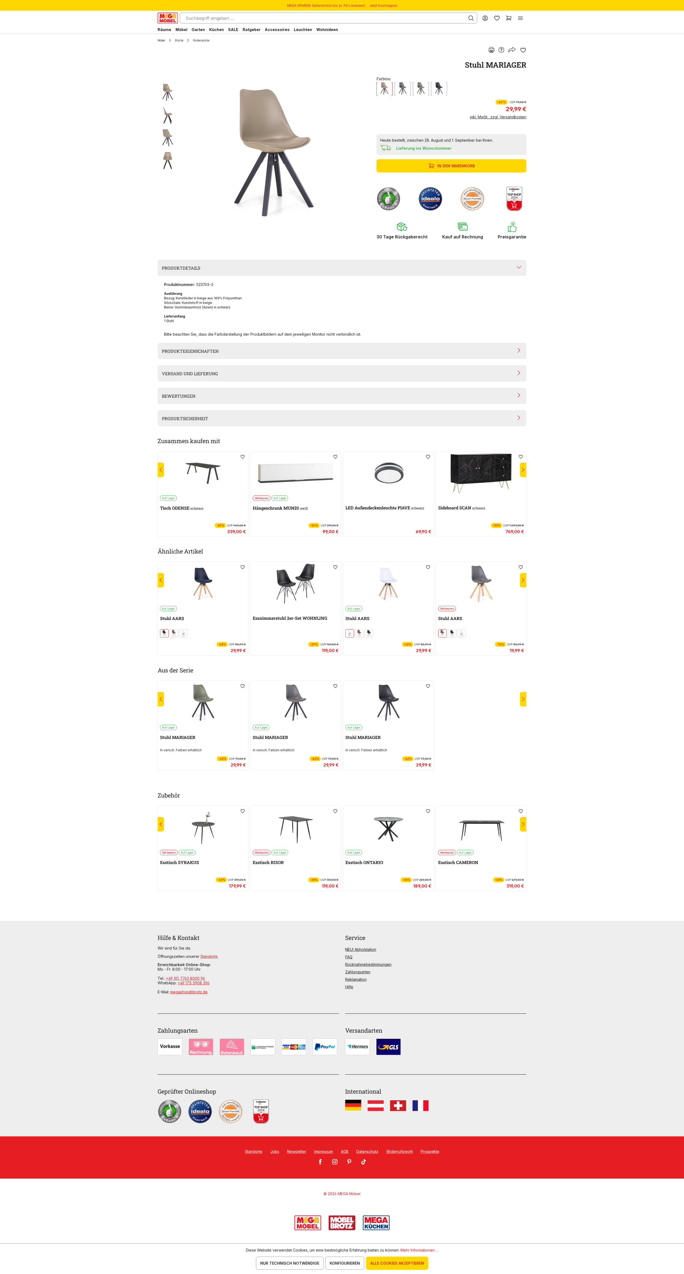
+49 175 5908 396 (193, 983)
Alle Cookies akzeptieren (397, 1263)
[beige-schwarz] (384, 88)
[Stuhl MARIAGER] (274, 152)
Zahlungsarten (357, 972)
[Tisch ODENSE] (203, 473)
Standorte (209, 956)
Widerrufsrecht (399, 1151)
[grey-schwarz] (403, 88)
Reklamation (356, 979)
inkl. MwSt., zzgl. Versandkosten (498, 117)
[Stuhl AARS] (203, 584)
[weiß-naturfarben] (183, 633)
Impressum (323, 1151)
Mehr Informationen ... (419, 1250)
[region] (264, 152)
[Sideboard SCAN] (481, 473)
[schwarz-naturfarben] (164, 633)
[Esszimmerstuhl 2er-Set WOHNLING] (296, 584)
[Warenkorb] (509, 18)
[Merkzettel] (497, 18)
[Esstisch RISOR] (296, 828)
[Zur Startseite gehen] (168, 18)
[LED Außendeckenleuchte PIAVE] (388, 473)
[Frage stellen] (501, 50)
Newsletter (296, 1151)
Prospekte (430, 1151)
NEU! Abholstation (360, 949)
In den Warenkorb (456, 166)
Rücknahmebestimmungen (368, 964)
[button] (402, 230)
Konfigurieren (345, 1263)
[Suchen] (471, 18)
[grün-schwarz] (421, 88)
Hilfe (349, 987)
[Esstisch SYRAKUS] (203, 828)
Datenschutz (367, 1151)
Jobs (274, 1151)
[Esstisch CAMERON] (481, 828)
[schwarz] (439, 88)
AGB (344, 1151)
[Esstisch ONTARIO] (388, 828)
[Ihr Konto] (485, 18)
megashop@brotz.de (189, 992)
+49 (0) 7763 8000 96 (185, 978)
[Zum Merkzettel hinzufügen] (523, 50)
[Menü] (520, 18)
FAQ (348, 957)
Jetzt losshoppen (383, 5)
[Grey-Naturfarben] (174, 633)
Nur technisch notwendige (289, 1263)
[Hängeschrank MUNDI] (296, 473)
